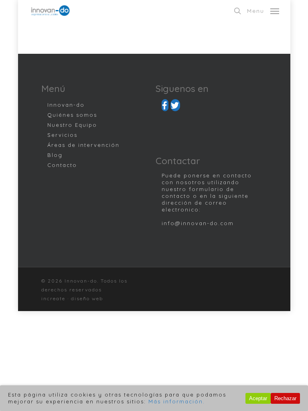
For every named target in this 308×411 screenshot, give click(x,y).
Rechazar (285, 398)
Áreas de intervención (83, 145)
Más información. (176, 401)
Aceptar (258, 398)
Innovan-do (66, 105)
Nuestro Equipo (72, 125)
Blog (55, 155)
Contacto (62, 165)
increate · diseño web (72, 298)
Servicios (62, 135)
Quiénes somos (72, 115)
